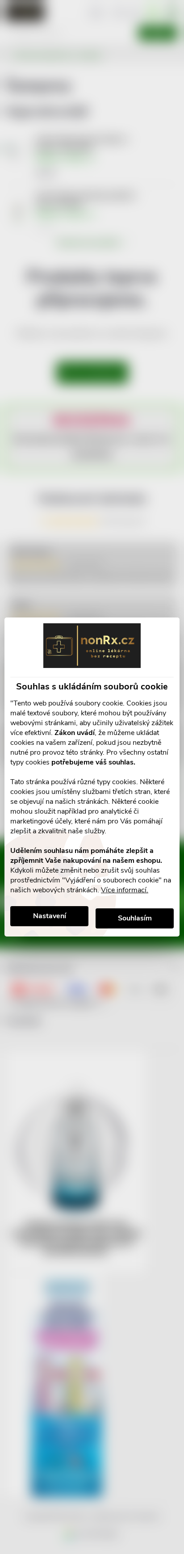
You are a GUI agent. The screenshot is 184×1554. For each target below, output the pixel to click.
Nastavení (49, 916)
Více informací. (124, 890)
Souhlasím (135, 918)
